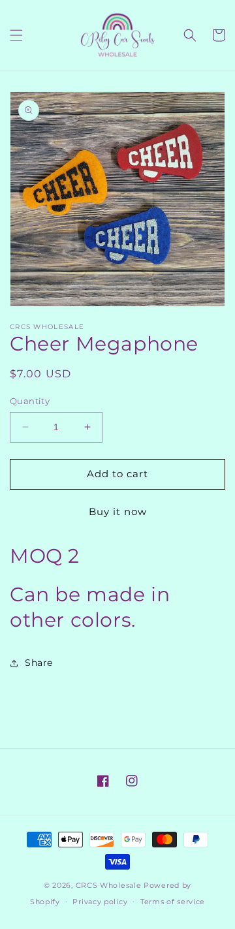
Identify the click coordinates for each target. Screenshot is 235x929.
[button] (16, 35)
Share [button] (39, 663)
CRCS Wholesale (109, 885)
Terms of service (172, 901)
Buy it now (118, 511)
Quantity (30, 401)
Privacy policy (99, 901)
